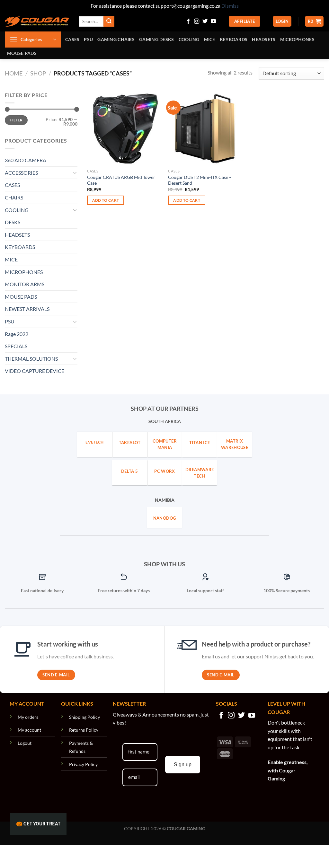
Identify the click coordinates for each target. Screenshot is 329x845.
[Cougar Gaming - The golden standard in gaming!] (37, 21)
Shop (38, 73)
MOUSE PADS (22, 53)
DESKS (12, 222)
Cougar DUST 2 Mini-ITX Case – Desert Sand (200, 180)
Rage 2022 (16, 334)
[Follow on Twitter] (205, 21)
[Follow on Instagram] (196, 21)
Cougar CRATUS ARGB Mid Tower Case (121, 180)
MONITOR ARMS (24, 284)
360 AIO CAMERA (25, 160)
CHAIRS (14, 197)
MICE (209, 39)
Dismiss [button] (230, 6)
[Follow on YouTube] (213, 21)
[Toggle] (74, 172)
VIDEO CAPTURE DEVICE (34, 371)
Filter (16, 120)
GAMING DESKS (156, 39)
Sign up (182, 764)
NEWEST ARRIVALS (27, 309)
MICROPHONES (297, 39)
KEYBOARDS (234, 39)
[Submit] (108, 21)
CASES (72, 39)
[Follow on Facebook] (188, 21)
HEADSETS (263, 39)
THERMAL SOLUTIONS (31, 359)
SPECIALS (16, 346)
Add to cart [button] (105, 200)
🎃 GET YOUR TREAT (38, 823)
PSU (88, 39)
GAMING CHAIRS (116, 39)
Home (13, 73)
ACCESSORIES (21, 173)
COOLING (189, 39)
